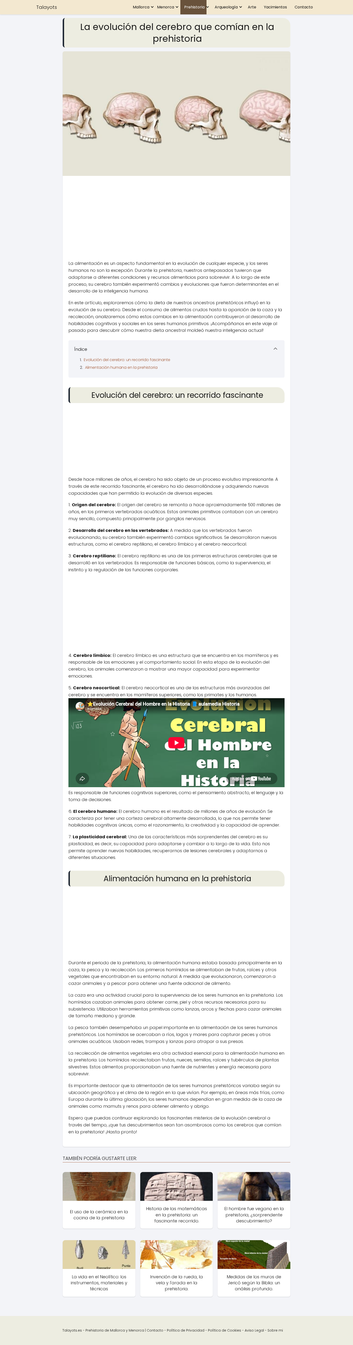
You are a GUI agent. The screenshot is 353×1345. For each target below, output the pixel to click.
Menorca (165, 7)
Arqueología (226, 7)
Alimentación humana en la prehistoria (121, 367)
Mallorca (141, 7)
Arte (252, 7)
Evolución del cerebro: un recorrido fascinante (127, 360)
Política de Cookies (224, 1330)
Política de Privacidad (185, 1330)
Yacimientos (275, 7)
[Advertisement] (176, 219)
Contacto (304, 7)
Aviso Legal (254, 1330)
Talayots (46, 7)
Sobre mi (275, 1330)
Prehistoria (194, 7)
